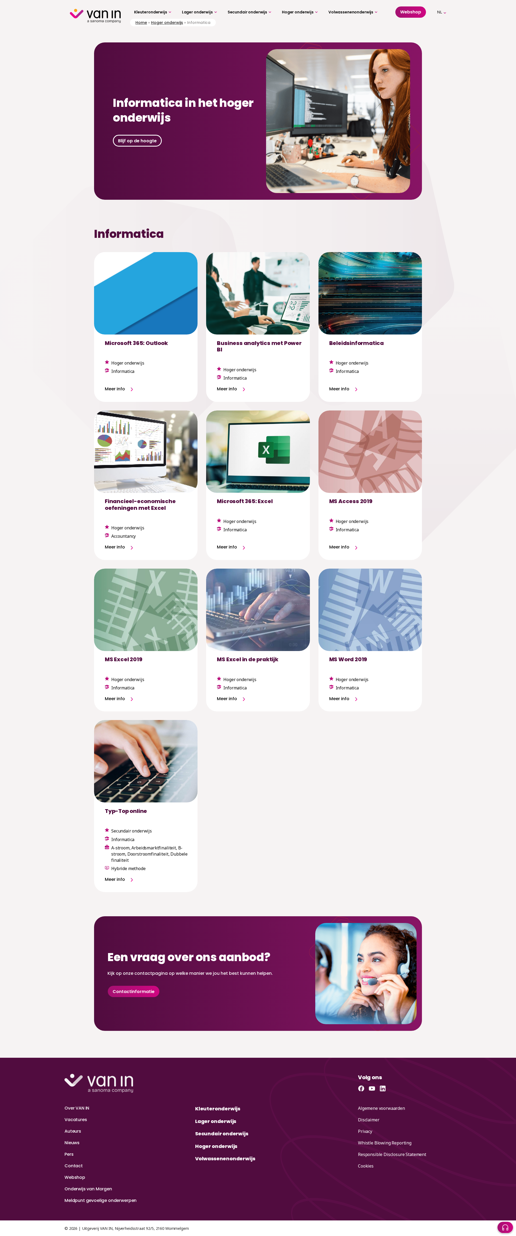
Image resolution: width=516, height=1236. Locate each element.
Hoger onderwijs (298, 12)
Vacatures (75, 1120)
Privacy (365, 1131)
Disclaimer (368, 1120)
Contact (73, 1166)
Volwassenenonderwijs (350, 12)
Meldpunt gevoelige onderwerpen (100, 1200)
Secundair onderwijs (247, 12)
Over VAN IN (76, 1108)
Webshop (74, 1177)
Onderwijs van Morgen (88, 1189)
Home (141, 22)
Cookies (366, 1166)
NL (439, 11)
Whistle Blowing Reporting (384, 1143)
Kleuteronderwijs (150, 12)
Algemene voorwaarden (381, 1108)
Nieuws (72, 1143)
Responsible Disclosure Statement (392, 1154)
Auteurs (72, 1131)
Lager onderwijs (197, 12)
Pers (68, 1154)
